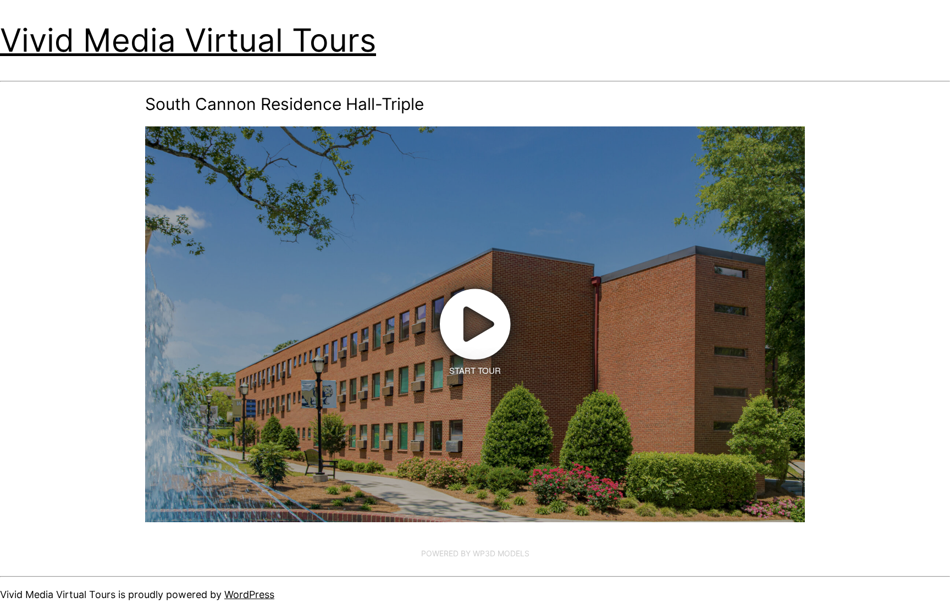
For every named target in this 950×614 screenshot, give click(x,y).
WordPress (249, 594)
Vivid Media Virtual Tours (188, 40)
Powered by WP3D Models (475, 553)
